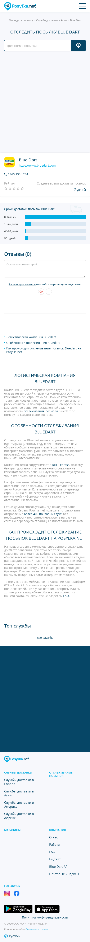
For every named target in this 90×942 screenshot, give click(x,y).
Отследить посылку (21, 20)
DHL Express (60, 465)
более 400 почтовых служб (43, 514)
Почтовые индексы (64, 874)
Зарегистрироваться (22, 284)
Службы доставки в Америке (19, 804)
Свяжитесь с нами (37, 929)
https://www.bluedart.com (37, 165)
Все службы (45, 637)
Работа (54, 844)
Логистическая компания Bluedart (31, 337)
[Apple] (49, 291)
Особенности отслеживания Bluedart (33, 343)
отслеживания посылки (41, 411)
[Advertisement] (45, 102)
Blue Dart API (58, 866)
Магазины (12, 830)
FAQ (52, 852)
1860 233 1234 (18, 174)
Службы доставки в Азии (51, 20)
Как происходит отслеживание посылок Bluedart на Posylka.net (43, 350)
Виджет (55, 859)
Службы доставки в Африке (19, 816)
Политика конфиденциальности (45, 917)
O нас (53, 837)
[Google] (41, 291)
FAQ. (66, 596)
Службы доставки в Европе (19, 782)
